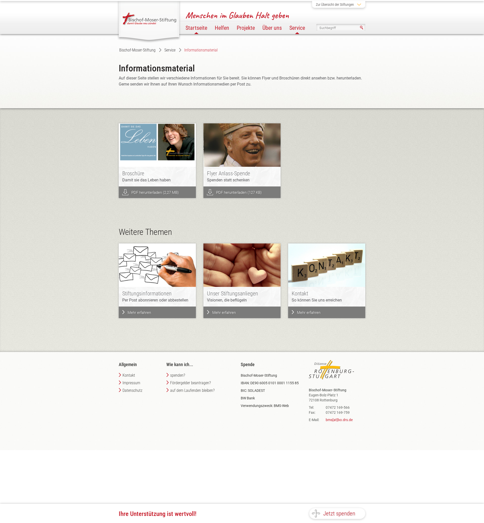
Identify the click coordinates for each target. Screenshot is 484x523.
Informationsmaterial (201, 50)
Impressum (131, 382)
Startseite (196, 28)
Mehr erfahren (139, 312)
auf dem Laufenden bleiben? (192, 390)
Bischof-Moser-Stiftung (137, 50)
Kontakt (129, 375)
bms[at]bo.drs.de (339, 420)
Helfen (222, 28)
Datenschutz (132, 390)
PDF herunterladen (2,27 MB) (155, 192)
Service (169, 50)
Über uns (272, 28)
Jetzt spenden (339, 513)
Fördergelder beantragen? (190, 382)
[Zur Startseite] (149, 20)
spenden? (177, 375)
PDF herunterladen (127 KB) (239, 192)
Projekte (246, 28)
